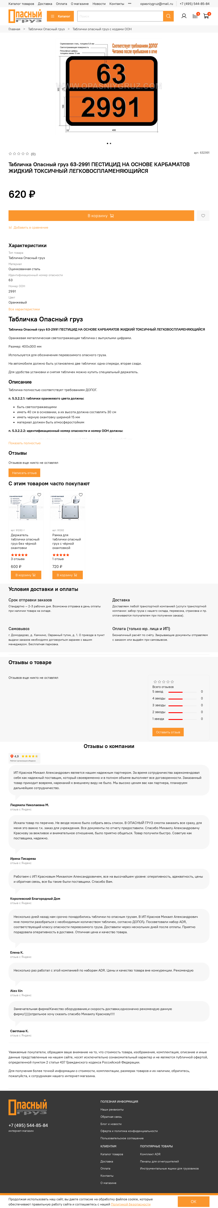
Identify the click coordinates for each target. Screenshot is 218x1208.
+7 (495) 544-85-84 (194, 3)
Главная (14, 29)
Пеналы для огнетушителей (159, 1161)
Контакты (116, 3)
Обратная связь (111, 1117)
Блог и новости (111, 1124)
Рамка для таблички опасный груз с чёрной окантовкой (66, 541)
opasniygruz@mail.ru (156, 3)
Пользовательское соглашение (122, 1138)
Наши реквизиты (112, 1109)
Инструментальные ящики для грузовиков (169, 1168)
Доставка (45, 3)
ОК (193, 1201)
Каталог (64, 16)
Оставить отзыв (168, 732)
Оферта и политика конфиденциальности (129, 1131)
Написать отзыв (24, 473)
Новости (99, 3)
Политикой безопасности (131, 1204)
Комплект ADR (150, 1154)
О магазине (80, 3)
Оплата (61, 3)
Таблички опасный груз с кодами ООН (102, 29)
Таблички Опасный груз (46, 29)
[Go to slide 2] (110, 143)
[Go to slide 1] (107, 143)
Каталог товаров (21, 3)
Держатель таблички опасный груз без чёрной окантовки (25, 541)
